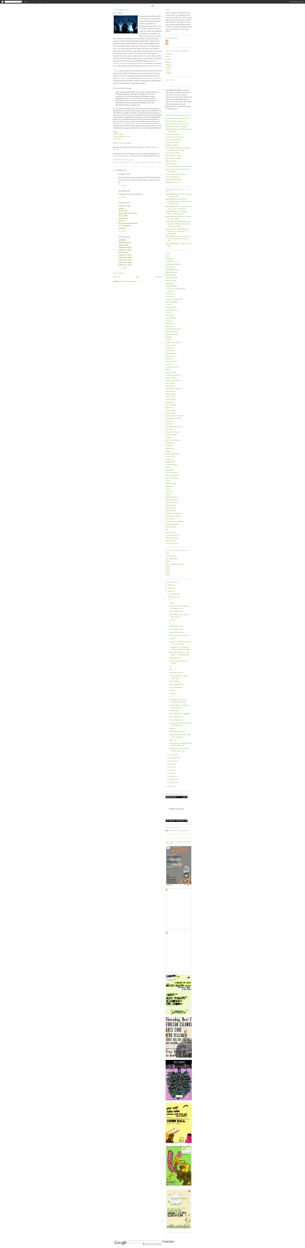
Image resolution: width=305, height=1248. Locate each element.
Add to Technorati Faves (145, 162)
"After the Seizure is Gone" (121, 136)
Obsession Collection (172, 432)
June (171, 767)
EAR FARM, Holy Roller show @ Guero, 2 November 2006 (179, 217)
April (172, 773)
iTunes (154, 147)
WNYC (168, 569)
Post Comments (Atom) (129, 281)
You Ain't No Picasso (172, 543)
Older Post (158, 277)
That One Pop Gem (172, 497)
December (173, 594)
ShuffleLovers (170, 462)
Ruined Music (170, 448)
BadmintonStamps (172, 269)
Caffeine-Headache (172, 286)
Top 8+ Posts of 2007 (172, 142)
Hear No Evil (170, 348)
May (171, 770)
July (171, 764)
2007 (170, 588)
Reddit (159, 162)
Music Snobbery (171, 410)
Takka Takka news (175, 658)
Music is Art (169, 407)
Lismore (172, 603)
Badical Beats (170, 267)
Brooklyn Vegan (171, 280)
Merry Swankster (171, 394)
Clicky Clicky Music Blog (174, 299)
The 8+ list (172, 740)
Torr (167, 530)
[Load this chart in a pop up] (186, 821)
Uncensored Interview (173, 535)
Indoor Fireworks (171, 372)
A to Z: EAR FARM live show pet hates (178, 166)
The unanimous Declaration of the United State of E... (180, 724)
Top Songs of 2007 (172, 145)
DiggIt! (116, 162)
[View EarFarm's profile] (180, 821)
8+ (170, 600)
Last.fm (168, 59)
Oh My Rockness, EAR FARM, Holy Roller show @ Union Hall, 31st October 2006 (177, 231)
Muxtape (168, 62)
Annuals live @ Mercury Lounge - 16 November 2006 (180, 642)
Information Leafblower (173, 375)
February (173, 779)
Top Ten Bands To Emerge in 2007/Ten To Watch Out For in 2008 (178, 149)
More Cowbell (170, 397)
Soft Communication (172, 475)
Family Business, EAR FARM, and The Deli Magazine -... (180, 744)
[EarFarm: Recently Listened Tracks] (177, 797)
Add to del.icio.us (127, 162)
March (172, 776)
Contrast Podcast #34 (176, 629)
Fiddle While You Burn (173, 329)
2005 (170, 786)
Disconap (169, 321)
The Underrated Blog (172, 524)
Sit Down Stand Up (172, 464)
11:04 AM (122, 268)
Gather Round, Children (173, 342)
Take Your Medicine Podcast (175, 564)
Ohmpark (169, 437)
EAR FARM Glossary (172, 182)
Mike (168, 44)
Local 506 (125, 123)
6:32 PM (122, 197)
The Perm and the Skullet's (121, 156)
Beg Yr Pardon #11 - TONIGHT (179, 714)
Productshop (170, 443)
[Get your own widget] (171, 821)
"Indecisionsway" (118, 134)
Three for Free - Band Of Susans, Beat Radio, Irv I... (179, 607)
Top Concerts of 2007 (173, 153)
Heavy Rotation (171, 163)
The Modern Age (171, 505)
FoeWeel (168, 340)
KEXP (168, 561)
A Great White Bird (175, 687)
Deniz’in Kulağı (171, 318)
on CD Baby (147, 147)
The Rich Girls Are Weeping (175, 521)
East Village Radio (172, 559)
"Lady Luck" (117, 138)
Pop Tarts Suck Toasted (173, 440)
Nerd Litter (169, 421)
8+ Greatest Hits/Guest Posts (175, 137)
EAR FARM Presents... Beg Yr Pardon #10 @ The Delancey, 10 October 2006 (178, 238)
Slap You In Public (172, 473)
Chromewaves (170, 296)
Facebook (169, 54)
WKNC (168, 567)
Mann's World (170, 383)
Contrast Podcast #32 (176, 717)
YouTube (168, 73)
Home (138, 277)
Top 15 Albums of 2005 (173, 158)
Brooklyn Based (171, 275)
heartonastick (170, 350)
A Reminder (169, 259)
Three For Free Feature (173, 126)
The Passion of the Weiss (173, 513)
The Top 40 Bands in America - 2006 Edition (179, 677)
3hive (167, 256)
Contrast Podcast (171, 556)
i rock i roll (169, 364)
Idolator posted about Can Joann (151, 78)
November (173, 597)
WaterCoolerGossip (172, 538)
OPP (170, 669)
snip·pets (172, 620)
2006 (170, 591)
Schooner (116, 63)
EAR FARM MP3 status (177, 731)
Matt (167, 41)
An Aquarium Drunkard (173, 264)
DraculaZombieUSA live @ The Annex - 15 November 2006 (179, 653)
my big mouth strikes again (174, 416)
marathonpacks (170, 386)
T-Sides (168, 494)
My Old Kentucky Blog (173, 418)
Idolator (168, 369)
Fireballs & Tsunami (172, 334)
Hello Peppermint (171, 353)
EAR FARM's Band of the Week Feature (178, 129)
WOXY (168, 572)
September (173, 758)
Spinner (168, 481)
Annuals (142, 63)
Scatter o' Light (170, 456)
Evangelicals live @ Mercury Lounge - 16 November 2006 (179, 648)
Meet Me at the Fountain (174, 388)
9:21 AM (122, 231)
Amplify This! (170, 261)
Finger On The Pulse (172, 331)
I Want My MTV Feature (173, 124)
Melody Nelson (171, 391)
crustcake (169, 313)
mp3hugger (169, 402)
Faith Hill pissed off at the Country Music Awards (177, 701)
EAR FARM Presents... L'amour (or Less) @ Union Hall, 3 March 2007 (178, 207)
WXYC (168, 575)
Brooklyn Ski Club (172, 278)
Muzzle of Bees (171, 413)
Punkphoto (169, 445)
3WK (167, 553)
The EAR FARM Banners (174, 179)
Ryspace (168, 451)
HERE (168, 31)
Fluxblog (169, 337)
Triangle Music (170, 532)
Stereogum (169, 486)
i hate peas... (169, 359)
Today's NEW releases (176, 611)
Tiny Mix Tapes (171, 527)
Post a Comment (118, 273)
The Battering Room (172, 500)
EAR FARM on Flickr (176, 626)
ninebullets (169, 424)
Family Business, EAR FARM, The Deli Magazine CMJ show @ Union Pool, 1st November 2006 (178, 223)
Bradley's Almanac (172, 272)
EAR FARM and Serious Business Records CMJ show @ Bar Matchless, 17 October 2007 (178, 201)
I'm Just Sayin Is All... (172, 367)
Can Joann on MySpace (124, 143)
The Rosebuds (124, 63)
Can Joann (117, 12)
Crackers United (171, 307)
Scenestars (169, 459)
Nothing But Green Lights (174, 426)
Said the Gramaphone (172, 454)
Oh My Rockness (171, 434)
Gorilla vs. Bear (171, 345)
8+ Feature (169, 134)
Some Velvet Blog (171, 478)
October (172, 755)
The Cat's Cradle (137, 123)
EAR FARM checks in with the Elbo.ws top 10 (179, 615)
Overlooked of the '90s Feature (175, 174)
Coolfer (168, 304)
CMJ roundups (174, 710)
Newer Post (116, 277)
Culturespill (169, 315)
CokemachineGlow (172, 302)
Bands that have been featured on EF (177, 118)
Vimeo (168, 70)
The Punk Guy (170, 519)
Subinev (168, 489)
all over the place (122, 78)
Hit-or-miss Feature (172, 121)
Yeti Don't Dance (171, 540)
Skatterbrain (169, 470)
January (172, 782)
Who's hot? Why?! (171, 161)
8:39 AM (122, 185)
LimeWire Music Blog (173, 380)
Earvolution (169, 326)
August (172, 761)
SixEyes (168, 467)
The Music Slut (170, 508)
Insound (115, 149)
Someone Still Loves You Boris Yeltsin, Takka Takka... (179, 749)
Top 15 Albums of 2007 (173, 140)
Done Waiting (170, 323)
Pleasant (155, 61)
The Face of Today (172, 502)
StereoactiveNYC (171, 483)
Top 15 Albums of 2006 (173, 155)
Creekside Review (171, 310)
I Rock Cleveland (171, 361)
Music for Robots (171, 405)
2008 (170, 585)
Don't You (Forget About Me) (178, 635)
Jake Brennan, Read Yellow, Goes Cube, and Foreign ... (180, 735)
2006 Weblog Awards (176, 672)
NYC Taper (169, 429)
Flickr (167, 56)
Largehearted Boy (171, 378)
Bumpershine (170, 283)
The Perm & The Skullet (173, 516)
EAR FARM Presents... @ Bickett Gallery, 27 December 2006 (176, 212)
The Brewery (117, 123)
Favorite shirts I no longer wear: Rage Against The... (179, 706)
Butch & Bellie (174, 681)
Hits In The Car (170, 356)
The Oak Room (170, 510)
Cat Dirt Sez (169, 293)
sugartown (169, 491)
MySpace (169, 65)
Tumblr (168, 67)
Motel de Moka (171, 399)
